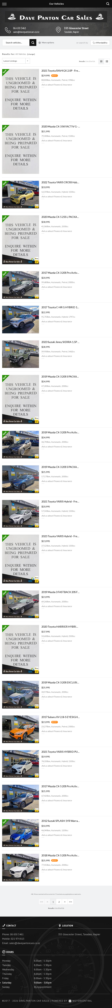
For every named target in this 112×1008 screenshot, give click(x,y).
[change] (31, 54)
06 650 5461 (19, 28)
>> (70, 901)
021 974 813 (17, 938)
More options (48, 42)
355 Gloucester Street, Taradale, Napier (79, 934)
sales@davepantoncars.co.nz (26, 32)
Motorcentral (82, 1001)
